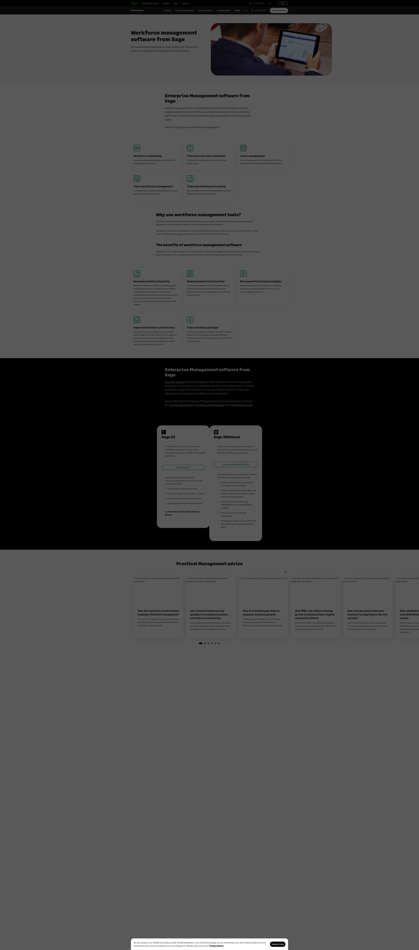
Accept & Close (278, 944)
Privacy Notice (216, 946)
